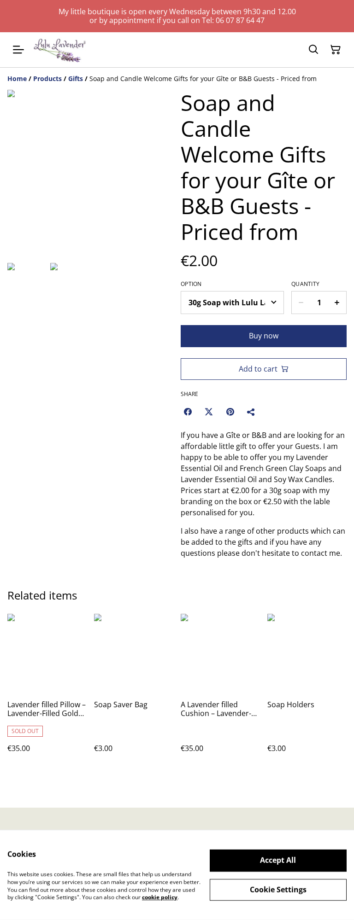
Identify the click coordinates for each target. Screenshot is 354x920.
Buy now (263, 336)
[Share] (251, 412)
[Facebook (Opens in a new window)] (188, 412)
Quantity (305, 284)
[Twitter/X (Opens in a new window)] (209, 412)
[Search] (313, 50)
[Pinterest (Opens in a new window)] (230, 412)
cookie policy (159, 897)
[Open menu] (18, 50)
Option (191, 284)
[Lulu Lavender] (59, 50)
